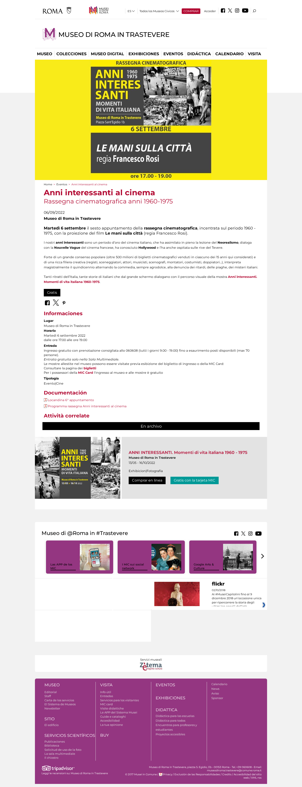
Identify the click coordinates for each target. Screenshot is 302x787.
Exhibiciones (143, 53)
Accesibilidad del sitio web (248, 776)
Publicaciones (54, 741)
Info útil (105, 692)
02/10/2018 (237, 598)
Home (48, 184)
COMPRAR (191, 11)
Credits (226, 774)
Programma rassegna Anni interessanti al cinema (87, 406)
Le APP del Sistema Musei (118, 712)
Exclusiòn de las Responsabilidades (197, 774)
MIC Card (85, 373)
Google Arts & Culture (204, 566)
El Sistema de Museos (60, 704)
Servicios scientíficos (69, 736)
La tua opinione (111, 724)
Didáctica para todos (170, 720)
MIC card (106, 704)
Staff (47, 696)
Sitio (49, 719)
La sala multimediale (59, 753)
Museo (44, 53)
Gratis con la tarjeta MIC (194, 480)
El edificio (51, 725)
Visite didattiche (112, 708)
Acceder (210, 11)
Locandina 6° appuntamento (71, 400)
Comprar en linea (147, 480)
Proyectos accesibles (170, 734)
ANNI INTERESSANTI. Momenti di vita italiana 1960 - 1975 (188, 452)
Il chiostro (51, 757)
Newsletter (52, 708)
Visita (254, 53)
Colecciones (71, 53)
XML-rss (256, 777)
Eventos (173, 53)
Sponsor (217, 698)
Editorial (50, 692)
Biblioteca (51, 745)
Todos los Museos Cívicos (157, 11)
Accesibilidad (110, 720)
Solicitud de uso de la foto (62, 749)
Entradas (106, 696)
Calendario (229, 53)
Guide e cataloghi (113, 716)
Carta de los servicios (59, 700)
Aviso (215, 693)
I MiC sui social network (133, 566)
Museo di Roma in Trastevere (113, 34)
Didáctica (199, 53)
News (215, 688)
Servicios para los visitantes (119, 700)
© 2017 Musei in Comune (141, 774)
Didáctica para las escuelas (175, 716)
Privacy (167, 774)
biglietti (90, 368)
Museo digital (107, 53)
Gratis (52, 292)
